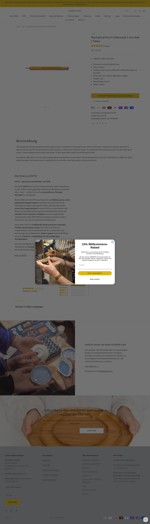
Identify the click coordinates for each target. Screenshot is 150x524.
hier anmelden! (95, 273)
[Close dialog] (112, 242)
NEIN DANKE (95, 279)
